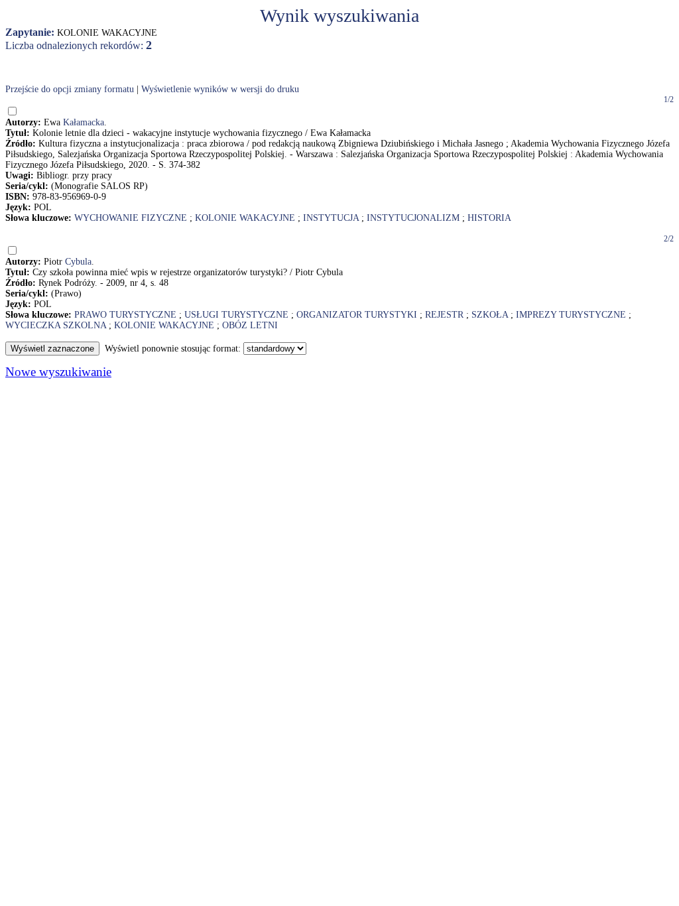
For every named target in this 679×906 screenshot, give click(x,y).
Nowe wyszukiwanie (58, 372)
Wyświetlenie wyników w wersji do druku (220, 89)
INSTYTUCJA (331, 218)
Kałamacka (83, 122)
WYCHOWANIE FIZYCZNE (130, 218)
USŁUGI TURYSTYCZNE (236, 315)
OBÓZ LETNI (250, 325)
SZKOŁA (489, 315)
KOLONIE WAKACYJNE (245, 218)
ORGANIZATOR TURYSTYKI (356, 315)
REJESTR (444, 315)
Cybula (78, 262)
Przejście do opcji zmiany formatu (69, 89)
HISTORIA (489, 218)
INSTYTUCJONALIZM (413, 218)
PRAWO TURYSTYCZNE (125, 315)
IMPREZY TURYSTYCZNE (571, 315)
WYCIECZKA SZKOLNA (55, 325)
